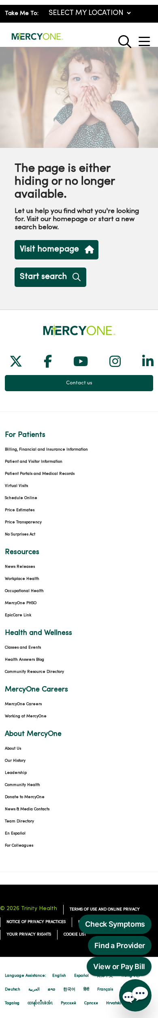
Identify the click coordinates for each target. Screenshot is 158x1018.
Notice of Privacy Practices (36, 922)
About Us (13, 748)
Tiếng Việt (130, 976)
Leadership (16, 773)
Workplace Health (22, 579)
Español (81, 976)
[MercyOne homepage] (37, 39)
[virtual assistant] (135, 995)
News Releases (20, 567)
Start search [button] (43, 277)
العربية (34, 989)
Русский (68, 1003)
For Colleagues (19, 845)
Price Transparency (23, 522)
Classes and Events (23, 647)
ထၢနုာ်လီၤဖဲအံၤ (40, 1003)
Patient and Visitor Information (33, 462)
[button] (146, 38)
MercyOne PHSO (20, 603)
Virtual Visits (16, 486)
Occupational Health (24, 591)
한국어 (69, 989)
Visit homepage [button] (49, 249)
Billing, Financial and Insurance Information (46, 449)
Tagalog (12, 1003)
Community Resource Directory (34, 672)
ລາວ (51, 989)
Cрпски (91, 1003)
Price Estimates (19, 510)
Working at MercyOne (26, 716)
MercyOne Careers (23, 704)
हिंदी (86, 989)
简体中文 (105, 976)
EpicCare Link (18, 615)
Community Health (22, 785)
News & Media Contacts (27, 809)
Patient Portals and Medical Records (40, 474)
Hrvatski (113, 1003)
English (59, 976)
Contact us (79, 383)
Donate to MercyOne (25, 797)
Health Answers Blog (24, 660)
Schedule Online (21, 498)
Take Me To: (21, 13)
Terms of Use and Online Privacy (105, 909)
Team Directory (19, 821)
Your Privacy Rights (28, 934)
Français (105, 989)
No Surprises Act (20, 534)
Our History (15, 761)
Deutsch (12, 989)
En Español (15, 833)
